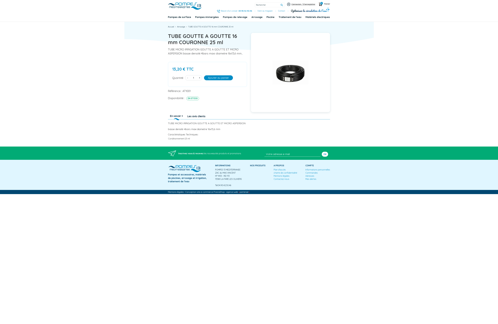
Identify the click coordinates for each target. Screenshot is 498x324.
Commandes (311, 172)
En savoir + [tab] (176, 116)
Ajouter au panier (218, 77)
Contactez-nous (281, 179)
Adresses (309, 176)
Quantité (177, 78)
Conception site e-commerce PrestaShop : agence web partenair (217, 192)
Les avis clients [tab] (196, 116)
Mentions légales (281, 176)
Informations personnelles (317, 169)
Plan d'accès (280, 169)
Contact (281, 11)
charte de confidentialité (285, 172)
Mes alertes (310, 179)
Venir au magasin (265, 11)
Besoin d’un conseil (236, 11)
